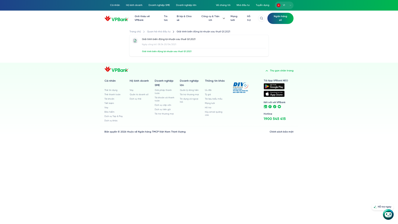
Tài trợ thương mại (164, 114)
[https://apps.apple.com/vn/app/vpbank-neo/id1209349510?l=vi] (274, 94)
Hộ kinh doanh (134, 5)
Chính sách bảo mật (282, 132)
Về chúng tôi (223, 5)
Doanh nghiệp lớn (186, 5)
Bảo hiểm (109, 112)
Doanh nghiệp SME (159, 5)
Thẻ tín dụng (110, 90)
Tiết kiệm (109, 103)
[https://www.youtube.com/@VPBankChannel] (279, 106)
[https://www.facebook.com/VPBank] (270, 106)
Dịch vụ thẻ (135, 99)
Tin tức (166, 18)
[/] (116, 18)
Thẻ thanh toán (112, 94)
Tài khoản (109, 99)
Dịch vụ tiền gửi (163, 109)
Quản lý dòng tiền (189, 90)
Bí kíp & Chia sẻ (184, 18)
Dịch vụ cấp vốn (163, 105)
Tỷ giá (208, 94)
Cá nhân (115, 5)
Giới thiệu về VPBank (142, 18)
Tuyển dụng (262, 5)
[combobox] (284, 5)
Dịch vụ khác (111, 121)
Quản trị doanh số (139, 94)
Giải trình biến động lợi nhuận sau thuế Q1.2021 (167, 51)
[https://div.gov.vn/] (240, 87)
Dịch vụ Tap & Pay (113, 116)
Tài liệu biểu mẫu (213, 99)
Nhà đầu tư (243, 5)
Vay (106, 108)
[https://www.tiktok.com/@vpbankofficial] (274, 106)
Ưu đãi (208, 90)
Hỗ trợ (249, 18)
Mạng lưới (234, 18)
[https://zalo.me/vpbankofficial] (265, 106)
